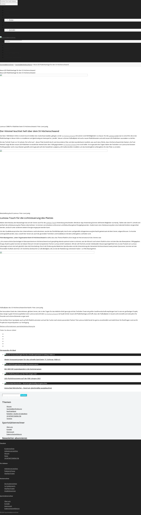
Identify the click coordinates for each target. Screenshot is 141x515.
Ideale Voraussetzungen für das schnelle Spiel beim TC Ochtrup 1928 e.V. (32, 359)
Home (6, 45)
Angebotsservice (10, 491)
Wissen (7, 50)
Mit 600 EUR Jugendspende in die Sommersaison (22, 369)
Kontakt (12, 30)
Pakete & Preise (9, 471)
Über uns (10, 427)
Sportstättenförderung (14, 409)
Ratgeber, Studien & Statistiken (17, 414)
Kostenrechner (10, 48)
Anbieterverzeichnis (11, 53)
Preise (11, 20)
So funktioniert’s (9, 486)
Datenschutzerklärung (14, 434)
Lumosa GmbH (114, 136)
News (6, 55)
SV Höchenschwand (68, 136)
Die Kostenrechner (10, 484)
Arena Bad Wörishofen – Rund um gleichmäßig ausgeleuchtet (28, 388)
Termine (9, 419)
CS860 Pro (56, 147)
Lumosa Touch (51, 223)
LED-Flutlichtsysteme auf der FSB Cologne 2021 (22, 378)
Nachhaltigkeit (11, 411)
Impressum (10, 432)
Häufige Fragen (9, 473)
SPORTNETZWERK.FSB (12, 57)
